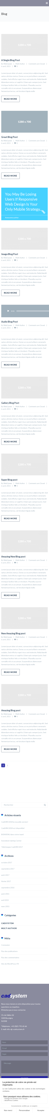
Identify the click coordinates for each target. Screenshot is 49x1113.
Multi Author (20, 64)
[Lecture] (8, 311)
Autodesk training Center (11, 841)
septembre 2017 (7, 869)
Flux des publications (9, 951)
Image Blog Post (9, 254)
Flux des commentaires (10, 957)
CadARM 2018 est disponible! (13, 828)
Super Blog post (9, 479)
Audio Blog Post (9, 321)
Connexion (5, 945)
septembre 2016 (7, 887)
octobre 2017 (6, 862)
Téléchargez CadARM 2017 (12, 847)
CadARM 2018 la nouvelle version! (14, 822)
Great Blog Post (9, 137)
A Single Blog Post (10, 60)
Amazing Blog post (10, 710)
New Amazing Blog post (13, 633)
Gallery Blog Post (10, 403)
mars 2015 (5, 906)
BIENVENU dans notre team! (12, 834)
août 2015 (5, 894)
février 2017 (6, 881)
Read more (10, 99)
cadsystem (7, 923)
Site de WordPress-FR (10, 964)
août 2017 (5, 875)
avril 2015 (5, 900)
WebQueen (8, 64)
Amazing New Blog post (13, 556)
